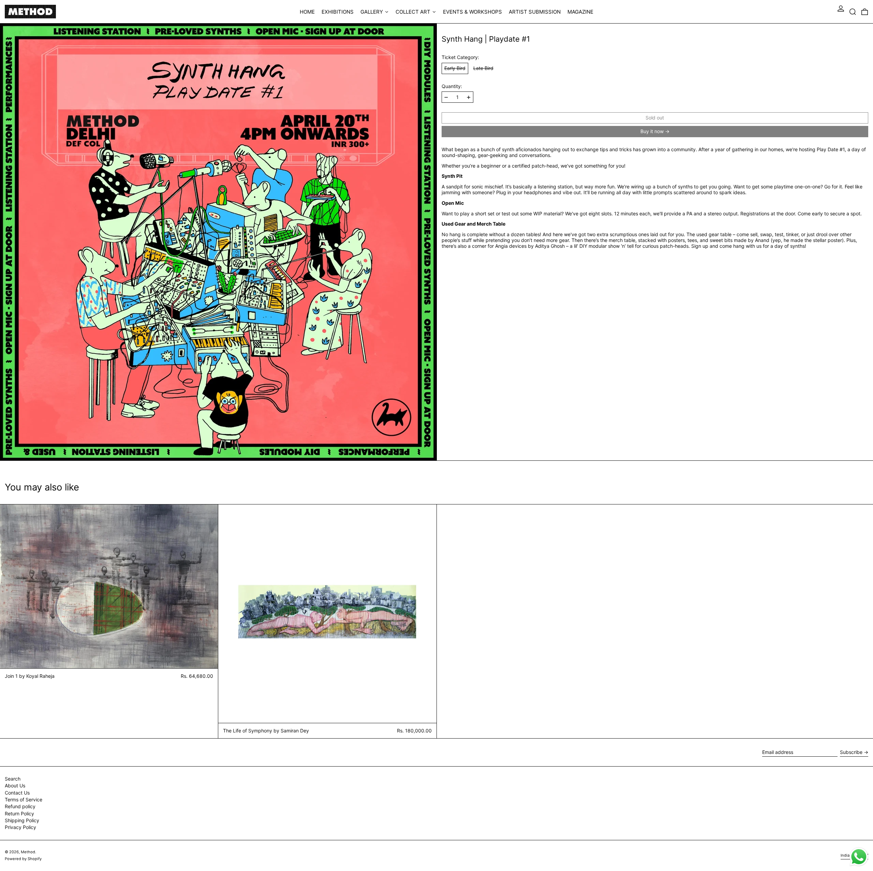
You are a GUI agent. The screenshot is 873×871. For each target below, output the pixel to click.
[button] (852, 11)
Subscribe (851, 752)
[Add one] (469, 97)
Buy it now (652, 131)
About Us (15, 785)
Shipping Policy (22, 820)
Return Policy (19, 813)
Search (12, 779)
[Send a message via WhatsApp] (859, 857)
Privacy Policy (20, 827)
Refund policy (20, 806)
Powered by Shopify (23, 858)
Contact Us (17, 793)
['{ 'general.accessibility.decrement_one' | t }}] (446, 97)
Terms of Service (23, 799)
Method (28, 851)
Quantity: (452, 86)
